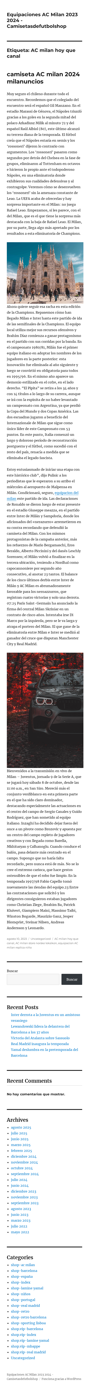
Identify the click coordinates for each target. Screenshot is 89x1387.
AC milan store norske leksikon (36, 943)
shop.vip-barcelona (27, 1329)
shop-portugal (23, 1300)
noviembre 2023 (24, 1197)
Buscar (12, 971)
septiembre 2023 (24, 1203)
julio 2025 (19, 1133)
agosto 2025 (21, 1127)
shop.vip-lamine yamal (30, 1340)
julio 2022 (19, 1226)
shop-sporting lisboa (28, 1323)
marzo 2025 (21, 1145)
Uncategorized (41, 938)
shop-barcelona (24, 1271)
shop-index (20, 1282)
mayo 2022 (20, 1232)
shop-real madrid (25, 1305)
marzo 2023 (20, 1220)
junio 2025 (20, 1139)
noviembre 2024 (24, 1162)
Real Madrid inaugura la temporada (40, 1044)
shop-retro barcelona (28, 1317)
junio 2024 (20, 1185)
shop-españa (22, 1276)
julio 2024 (19, 1180)
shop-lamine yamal (27, 1288)
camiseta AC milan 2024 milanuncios (43, 78)
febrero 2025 (21, 1151)
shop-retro (20, 1311)
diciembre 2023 (23, 1191)
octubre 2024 (22, 1168)
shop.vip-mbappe (25, 1346)
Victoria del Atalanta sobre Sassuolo (40, 1038)
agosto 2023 (21, 1209)
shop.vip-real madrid (28, 1352)
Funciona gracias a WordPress (61, 1379)
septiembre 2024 (25, 1174)
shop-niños (20, 1294)
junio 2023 (19, 1215)
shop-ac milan (23, 1265)
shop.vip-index (23, 1335)
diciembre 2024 (23, 1156)
